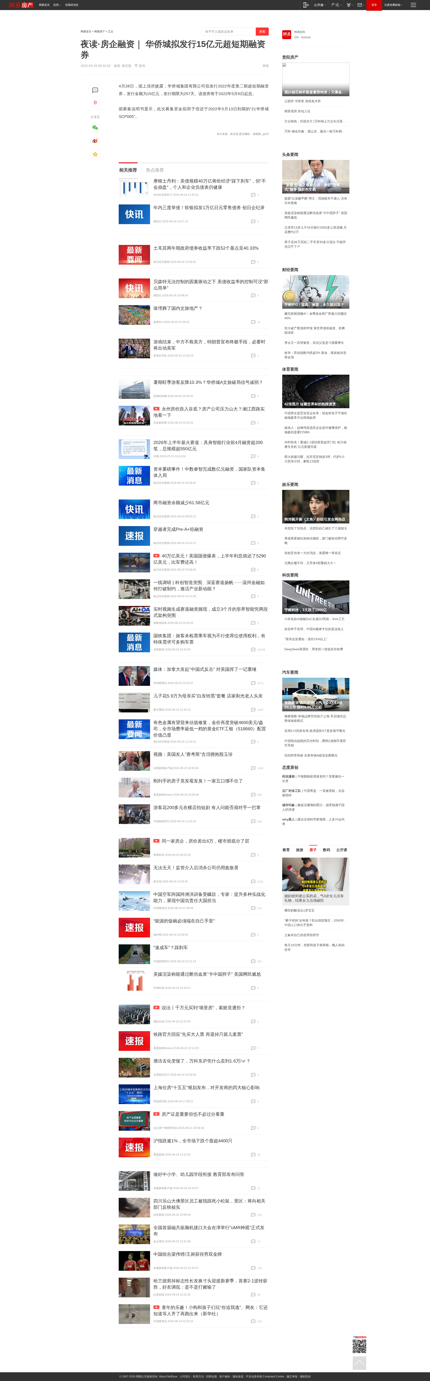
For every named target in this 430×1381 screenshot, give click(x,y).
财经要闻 (290, 270)
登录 (374, 4)
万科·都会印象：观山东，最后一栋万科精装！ (315, 131)
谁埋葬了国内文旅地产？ (178, 308)
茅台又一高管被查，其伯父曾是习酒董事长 (314, 342)
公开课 (341, 850)
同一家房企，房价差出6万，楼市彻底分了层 (205, 841)
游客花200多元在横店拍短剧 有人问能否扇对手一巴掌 (207, 807)
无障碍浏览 (71, 4)
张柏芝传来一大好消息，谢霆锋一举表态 (312, 553)
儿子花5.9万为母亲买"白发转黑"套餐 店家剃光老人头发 (208, 695)
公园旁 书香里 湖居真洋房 (302, 101)
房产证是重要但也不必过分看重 (193, 1114)
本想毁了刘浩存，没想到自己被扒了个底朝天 (315, 528)
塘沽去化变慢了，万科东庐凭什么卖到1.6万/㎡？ (202, 1060)
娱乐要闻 (290, 484)
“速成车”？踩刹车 (170, 947)
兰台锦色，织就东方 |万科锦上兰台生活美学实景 (315, 121)
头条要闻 (290, 154)
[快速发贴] (95, 90)
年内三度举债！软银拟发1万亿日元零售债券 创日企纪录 (209, 207)
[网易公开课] (320, 5)
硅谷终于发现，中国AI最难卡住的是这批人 (314, 629)
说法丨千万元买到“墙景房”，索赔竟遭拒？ (203, 1007)
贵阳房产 (290, 57)
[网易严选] (336, 5)
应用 (56, 4)
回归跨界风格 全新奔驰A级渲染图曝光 (311, 755)
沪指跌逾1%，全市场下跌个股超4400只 (192, 1140)
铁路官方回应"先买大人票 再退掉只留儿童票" (198, 1034)
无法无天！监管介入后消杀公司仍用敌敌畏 (196, 867)
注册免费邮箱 (392, 4)
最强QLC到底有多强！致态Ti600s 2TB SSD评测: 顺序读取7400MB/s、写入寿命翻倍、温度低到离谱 (315, 919)
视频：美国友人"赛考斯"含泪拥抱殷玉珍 (193, 754)
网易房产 (99, 31)
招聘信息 (211, 1376)
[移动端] (306, 5)
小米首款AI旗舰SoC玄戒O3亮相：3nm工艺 (314, 619)
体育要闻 (290, 369)
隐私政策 (238, 1376)
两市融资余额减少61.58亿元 (181, 502)
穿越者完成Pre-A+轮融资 (178, 529)
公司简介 (185, 1376)
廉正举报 (292, 1376)
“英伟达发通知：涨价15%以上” (305, 639)
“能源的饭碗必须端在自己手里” (184, 920)
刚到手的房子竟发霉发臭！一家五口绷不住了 (198, 780)
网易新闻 (299, 32)
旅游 (299, 850)
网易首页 (44, 4)
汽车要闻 (290, 672)
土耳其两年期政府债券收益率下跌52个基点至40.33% (206, 248)
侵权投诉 (305, 1376)
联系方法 (198, 1376)
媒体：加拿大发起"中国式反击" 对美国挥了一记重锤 (204, 669)
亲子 (313, 850)
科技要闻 (290, 575)
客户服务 (224, 1376)
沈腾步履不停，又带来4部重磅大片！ (310, 563)
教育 (286, 850)
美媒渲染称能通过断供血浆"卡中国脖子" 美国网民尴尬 (207, 974)
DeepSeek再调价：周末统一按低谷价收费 (313, 649)
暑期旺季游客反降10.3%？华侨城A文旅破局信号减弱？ (208, 382)
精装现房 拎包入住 (297, 111)
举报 (265, 65)
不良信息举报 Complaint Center (265, 1376)
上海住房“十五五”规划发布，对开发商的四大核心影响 (206, 1087)
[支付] (349, 5)
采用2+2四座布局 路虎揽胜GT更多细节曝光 (314, 731)
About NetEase (168, 1376)
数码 (326, 850)
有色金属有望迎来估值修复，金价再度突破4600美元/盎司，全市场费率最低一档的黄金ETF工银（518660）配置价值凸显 (209, 728)
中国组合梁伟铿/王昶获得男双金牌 (187, 1254)
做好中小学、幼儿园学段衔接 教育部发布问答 (198, 1174)
